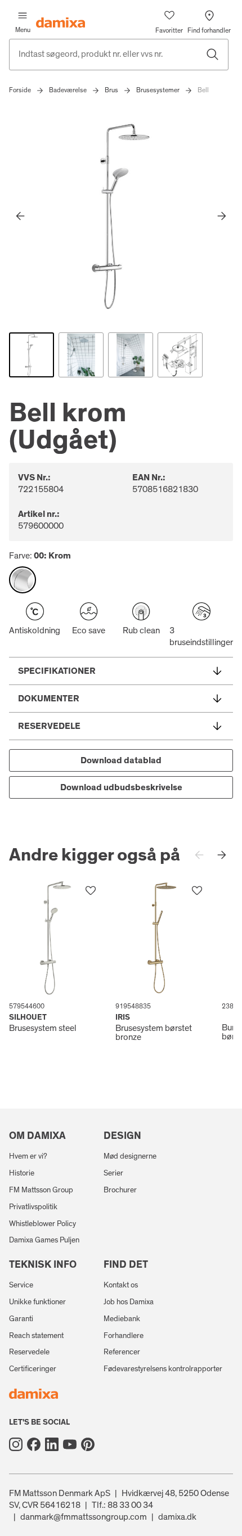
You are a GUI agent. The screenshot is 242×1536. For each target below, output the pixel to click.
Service (21, 1285)
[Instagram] (16, 1444)
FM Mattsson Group (41, 1190)
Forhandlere (124, 1336)
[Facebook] (34, 1444)
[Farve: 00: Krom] (22, 579)
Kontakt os (121, 1285)
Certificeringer (32, 1369)
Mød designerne (130, 1156)
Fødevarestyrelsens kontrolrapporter (163, 1369)
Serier (113, 1173)
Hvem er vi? (28, 1156)
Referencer (122, 1352)
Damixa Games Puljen (44, 1240)
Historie (21, 1173)
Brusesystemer (158, 90)
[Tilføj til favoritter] (90, 891)
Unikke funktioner (37, 1302)
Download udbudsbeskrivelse (121, 787)
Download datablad (121, 760)
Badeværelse (68, 90)
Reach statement (36, 1336)
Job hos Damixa (129, 1302)
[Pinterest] (88, 1444)
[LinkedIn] (52, 1444)
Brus (111, 90)
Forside (20, 90)
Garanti (21, 1319)
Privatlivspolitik (33, 1207)
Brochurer (120, 1190)
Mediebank (122, 1319)
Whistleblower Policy (42, 1224)
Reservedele (29, 1352)
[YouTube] (70, 1444)
